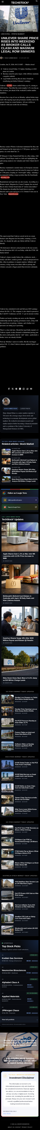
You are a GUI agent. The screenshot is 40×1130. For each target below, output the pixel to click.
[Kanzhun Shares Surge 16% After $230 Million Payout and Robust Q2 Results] (6, 470)
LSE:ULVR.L (5, 34)
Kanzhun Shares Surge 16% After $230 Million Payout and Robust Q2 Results (24, 471)
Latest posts (25, 408)
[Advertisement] (20, 128)
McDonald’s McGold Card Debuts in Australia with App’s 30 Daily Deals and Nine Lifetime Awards (24, 462)
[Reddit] (27, 388)
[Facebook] (8, 388)
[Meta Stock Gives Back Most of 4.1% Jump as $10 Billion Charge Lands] (6, 479)
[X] (12, 388)
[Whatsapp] (23, 388)
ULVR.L (9, 85)
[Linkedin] (20, 388)
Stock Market (18, 34)
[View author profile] (1, 58)
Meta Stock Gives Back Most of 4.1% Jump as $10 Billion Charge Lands (24, 480)
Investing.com (5, 177)
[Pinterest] (16, 388)
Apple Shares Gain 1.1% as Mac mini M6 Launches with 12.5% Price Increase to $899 (24, 452)
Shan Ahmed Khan (11, 58)
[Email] (31, 388)
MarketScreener (13, 194)
